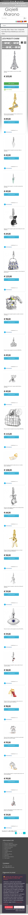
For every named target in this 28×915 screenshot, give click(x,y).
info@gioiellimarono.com (9, 867)
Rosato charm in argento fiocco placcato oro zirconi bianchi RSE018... (13, 114)
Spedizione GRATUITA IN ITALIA (10, 844)
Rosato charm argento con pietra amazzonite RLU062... (13, 187)
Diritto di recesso (7, 848)
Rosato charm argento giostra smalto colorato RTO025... (13, 314)
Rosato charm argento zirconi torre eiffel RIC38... (12, 72)
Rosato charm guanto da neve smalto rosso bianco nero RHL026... (13, 810)
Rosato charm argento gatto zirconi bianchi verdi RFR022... (14, 229)
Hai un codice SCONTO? (9, 856)
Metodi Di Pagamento (8, 843)
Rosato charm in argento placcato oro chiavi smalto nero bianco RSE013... (13, 551)
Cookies (5, 852)
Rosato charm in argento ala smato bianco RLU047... (13, 150)
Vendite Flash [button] (13, 3)
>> (24, 833)
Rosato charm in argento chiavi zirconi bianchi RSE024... (13, 587)
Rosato (12, 29)
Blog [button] (23, 1)
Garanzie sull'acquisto (8, 847)
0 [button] (18, 5)
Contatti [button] (18, 1)
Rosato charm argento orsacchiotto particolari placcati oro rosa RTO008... (13, 738)
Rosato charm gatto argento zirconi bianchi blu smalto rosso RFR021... (14, 508)
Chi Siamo (6, 849)
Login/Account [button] (6, 3)
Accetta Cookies (8, 907)
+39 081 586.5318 (8, 866)
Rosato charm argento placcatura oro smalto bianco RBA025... (13, 465)
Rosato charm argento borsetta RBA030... (13, 350)
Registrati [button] (24, 5)
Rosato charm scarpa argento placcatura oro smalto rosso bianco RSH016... (13, 702)
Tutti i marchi (6, 858)
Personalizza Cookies (19, 907)
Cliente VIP (6, 855)
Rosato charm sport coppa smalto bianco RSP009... (12, 387)
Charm (16, 29)
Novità (13, 1)
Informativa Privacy (8, 854)
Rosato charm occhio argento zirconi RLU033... (14, 628)
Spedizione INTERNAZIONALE (10, 845)
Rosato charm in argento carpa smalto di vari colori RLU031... (13, 665)
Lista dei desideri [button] (21, 3)
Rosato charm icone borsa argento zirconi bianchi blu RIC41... (14, 272)
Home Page (3, 29)
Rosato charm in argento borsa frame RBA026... (14, 428)
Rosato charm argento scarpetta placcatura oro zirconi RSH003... (14, 774)
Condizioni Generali (8, 851)
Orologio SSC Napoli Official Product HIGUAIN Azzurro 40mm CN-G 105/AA (12, 31)
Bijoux (8, 29)
